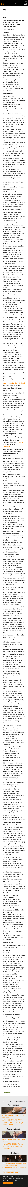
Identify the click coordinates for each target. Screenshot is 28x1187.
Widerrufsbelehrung (7, 1180)
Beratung (20, 1176)
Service (4, 1178)
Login (25, 1)
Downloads (5, 1176)
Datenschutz (19, 1178)
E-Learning (13, 1176)
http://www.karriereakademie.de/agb (14, 383)
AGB (15, 1180)
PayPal (21, 442)
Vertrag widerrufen (8, 1183)
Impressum (11, 1178)
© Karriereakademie (22, 1186)
